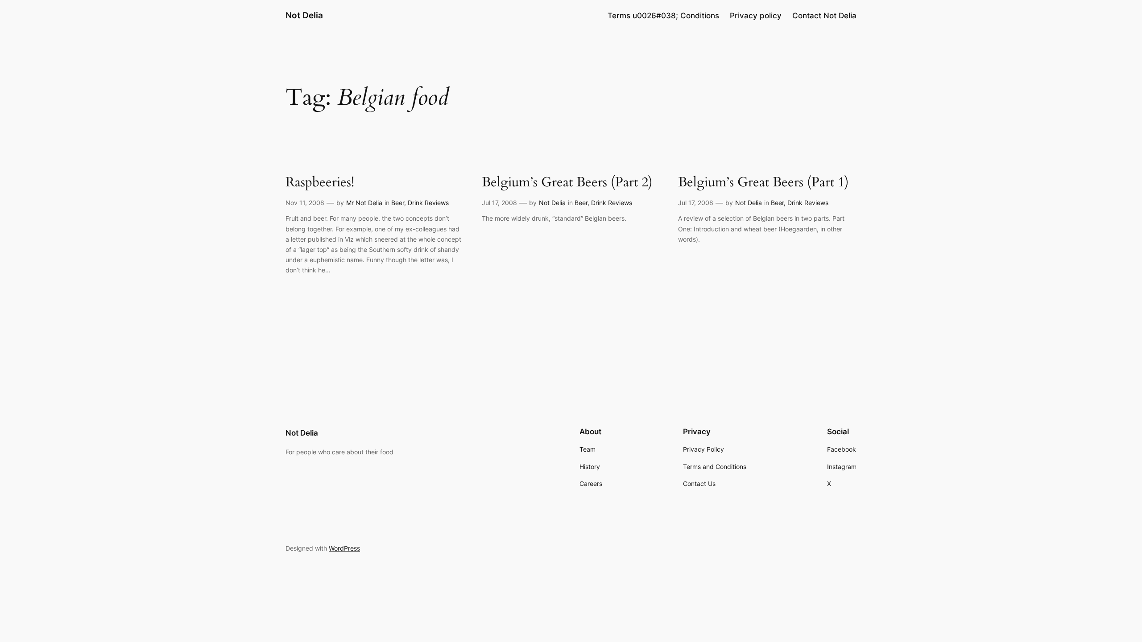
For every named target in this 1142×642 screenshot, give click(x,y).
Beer (397, 202)
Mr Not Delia (364, 202)
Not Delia (304, 15)
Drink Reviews (428, 202)
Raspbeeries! (320, 183)
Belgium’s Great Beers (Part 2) (567, 183)
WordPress (344, 548)
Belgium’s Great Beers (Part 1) (763, 183)
